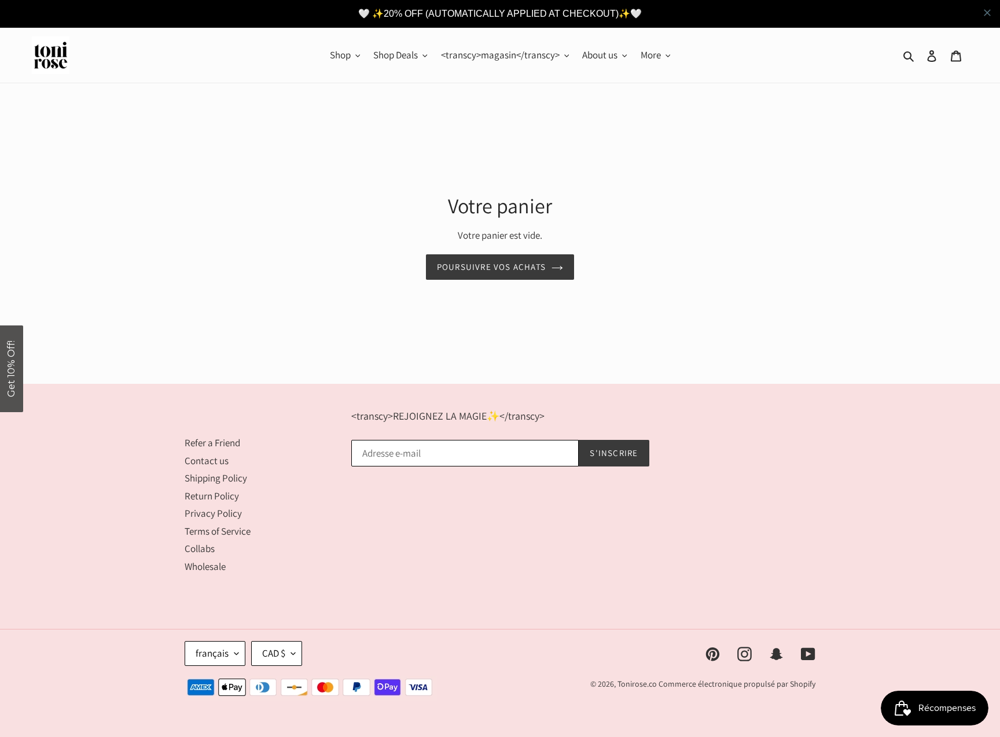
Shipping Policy (216, 478)
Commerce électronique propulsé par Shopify (737, 684)
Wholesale (205, 566)
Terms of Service (218, 531)
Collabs (200, 548)
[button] (11, 368)
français (212, 653)
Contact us (207, 460)
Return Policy (212, 496)
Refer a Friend (212, 442)
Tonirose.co (637, 684)
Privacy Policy (213, 513)
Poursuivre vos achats (491, 266)
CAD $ (273, 653)
